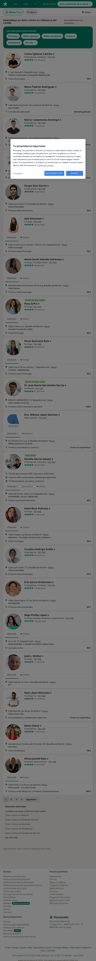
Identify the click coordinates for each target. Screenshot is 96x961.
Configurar (18, 173)
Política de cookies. (45, 165)
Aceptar (74, 173)
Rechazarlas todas (54, 173)
